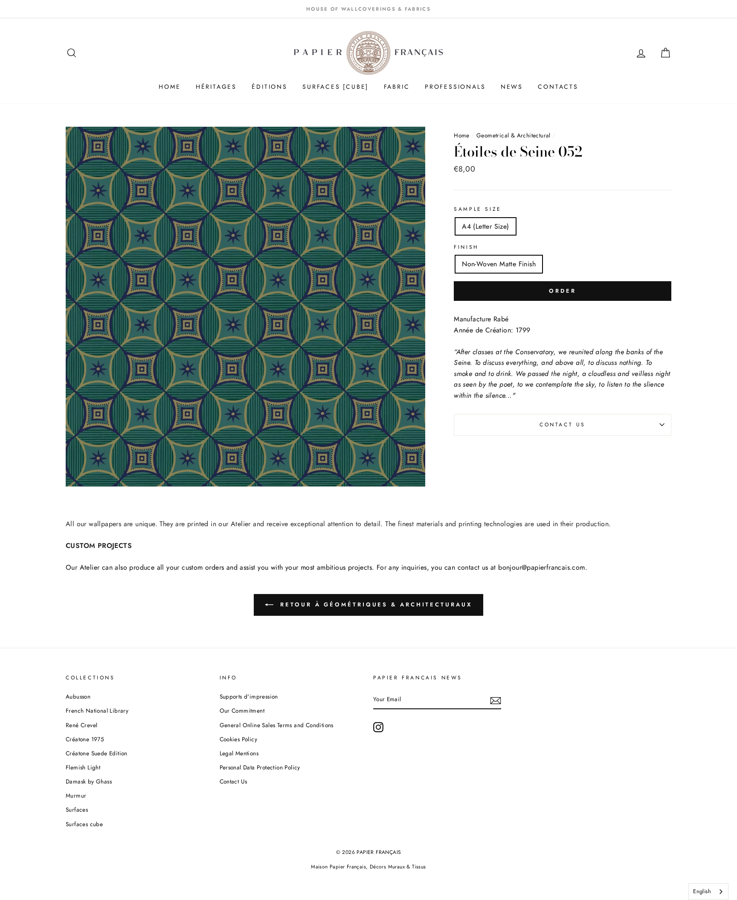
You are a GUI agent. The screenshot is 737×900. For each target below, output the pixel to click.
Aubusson (78, 696)
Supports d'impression (249, 696)
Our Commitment (242, 710)
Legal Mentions (239, 753)
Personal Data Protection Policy (260, 767)
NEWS (512, 86)
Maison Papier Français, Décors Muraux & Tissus (368, 867)
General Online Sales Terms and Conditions (278, 725)
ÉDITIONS (269, 86)
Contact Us (563, 424)
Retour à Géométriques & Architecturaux (374, 604)
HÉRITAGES (216, 86)
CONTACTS (558, 86)
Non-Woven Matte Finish (499, 264)
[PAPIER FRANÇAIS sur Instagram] (378, 727)
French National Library (97, 710)
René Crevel (81, 725)
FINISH (466, 247)
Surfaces (77, 809)
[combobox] (708, 891)
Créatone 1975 (85, 739)
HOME (169, 86)
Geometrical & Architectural (513, 135)
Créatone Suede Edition (97, 753)
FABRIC (397, 86)
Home (462, 135)
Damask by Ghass (89, 781)
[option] (368, 9)
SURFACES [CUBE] (335, 86)
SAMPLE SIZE (478, 209)
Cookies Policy (239, 739)
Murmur (76, 795)
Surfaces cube (84, 824)
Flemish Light (83, 767)
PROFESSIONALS (455, 86)
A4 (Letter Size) (485, 226)
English (702, 891)
